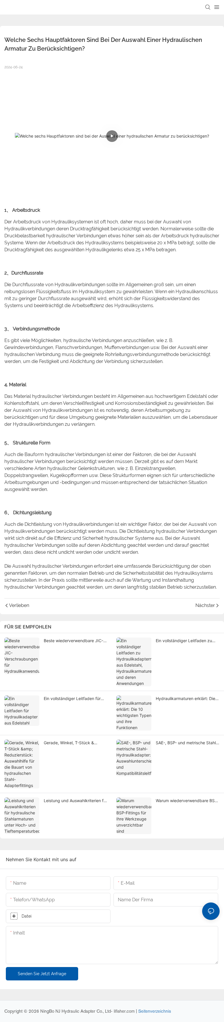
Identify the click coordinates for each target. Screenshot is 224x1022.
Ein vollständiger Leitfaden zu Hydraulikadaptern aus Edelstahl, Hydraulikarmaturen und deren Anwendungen (187, 641)
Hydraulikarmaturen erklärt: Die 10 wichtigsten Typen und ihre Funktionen (185, 698)
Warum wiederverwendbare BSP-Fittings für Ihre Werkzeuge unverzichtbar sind (187, 801)
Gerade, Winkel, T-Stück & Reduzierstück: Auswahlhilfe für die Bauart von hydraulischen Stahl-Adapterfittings (74, 743)
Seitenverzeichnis (154, 1011)
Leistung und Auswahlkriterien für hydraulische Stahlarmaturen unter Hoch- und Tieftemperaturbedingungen (75, 801)
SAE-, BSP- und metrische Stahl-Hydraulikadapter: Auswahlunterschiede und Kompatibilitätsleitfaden (187, 743)
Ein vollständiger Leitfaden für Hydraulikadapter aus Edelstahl (73, 698)
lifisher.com (125, 1011)
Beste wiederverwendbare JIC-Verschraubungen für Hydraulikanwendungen (73, 641)
